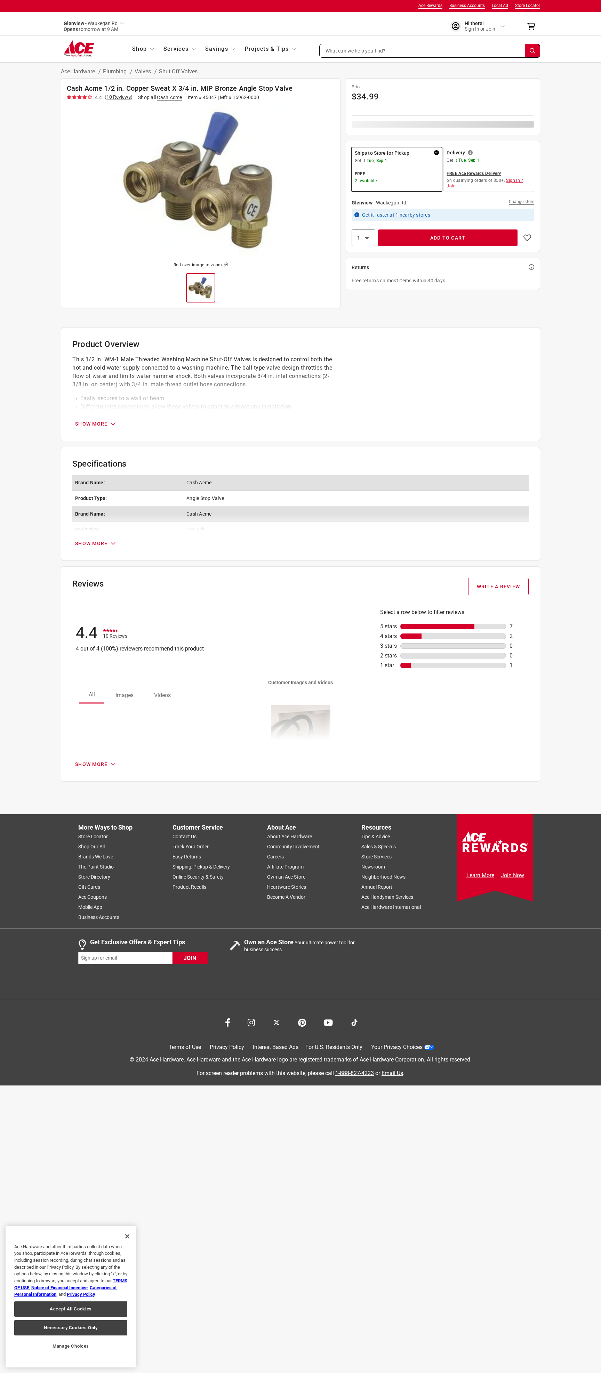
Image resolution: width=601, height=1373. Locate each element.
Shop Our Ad (91, 846)
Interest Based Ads (275, 1047)
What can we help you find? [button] (356, 50)
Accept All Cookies (71, 1308)
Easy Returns (187, 856)
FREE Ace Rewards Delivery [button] (474, 173)
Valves (143, 71)
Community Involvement (293, 846)
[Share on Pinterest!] (302, 1021)
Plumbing (115, 71)
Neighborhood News (383, 877)
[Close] (127, 1236)
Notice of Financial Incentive (59, 1287)
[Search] (532, 51)
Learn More (480, 875)
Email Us (392, 1072)
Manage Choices (71, 1346)
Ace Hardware (78, 71)
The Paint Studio (96, 867)
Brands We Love (95, 856)
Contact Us (185, 836)
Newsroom (373, 867)
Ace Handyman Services (387, 897)
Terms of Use (185, 1047)
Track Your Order (191, 846)
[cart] (533, 26)
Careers (275, 856)
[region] (71, 1296)
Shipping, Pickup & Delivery (201, 867)
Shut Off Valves (178, 71)
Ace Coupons (92, 897)
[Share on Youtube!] (328, 1021)
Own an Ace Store (286, 877)
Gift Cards (89, 887)
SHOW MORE (91, 424)
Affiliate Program (285, 867)
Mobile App (90, 907)
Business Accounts (467, 5)
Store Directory (94, 877)
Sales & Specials (378, 846)
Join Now (512, 875)
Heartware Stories (286, 887)
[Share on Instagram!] (251, 1021)
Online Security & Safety (198, 877)
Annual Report (376, 887)
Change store (521, 201)
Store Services (376, 856)
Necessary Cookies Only (70, 1327)
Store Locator (527, 5)
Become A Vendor (286, 897)
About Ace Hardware (289, 836)
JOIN (190, 957)
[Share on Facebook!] (227, 1021)
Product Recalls (189, 887)
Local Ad (500, 5)
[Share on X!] (276, 1021)
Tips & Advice (375, 836)
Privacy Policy (227, 1047)
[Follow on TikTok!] (354, 1021)
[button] (429, 51)
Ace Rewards (430, 5)
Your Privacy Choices (397, 1047)
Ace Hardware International (391, 907)
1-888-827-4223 (354, 1072)
